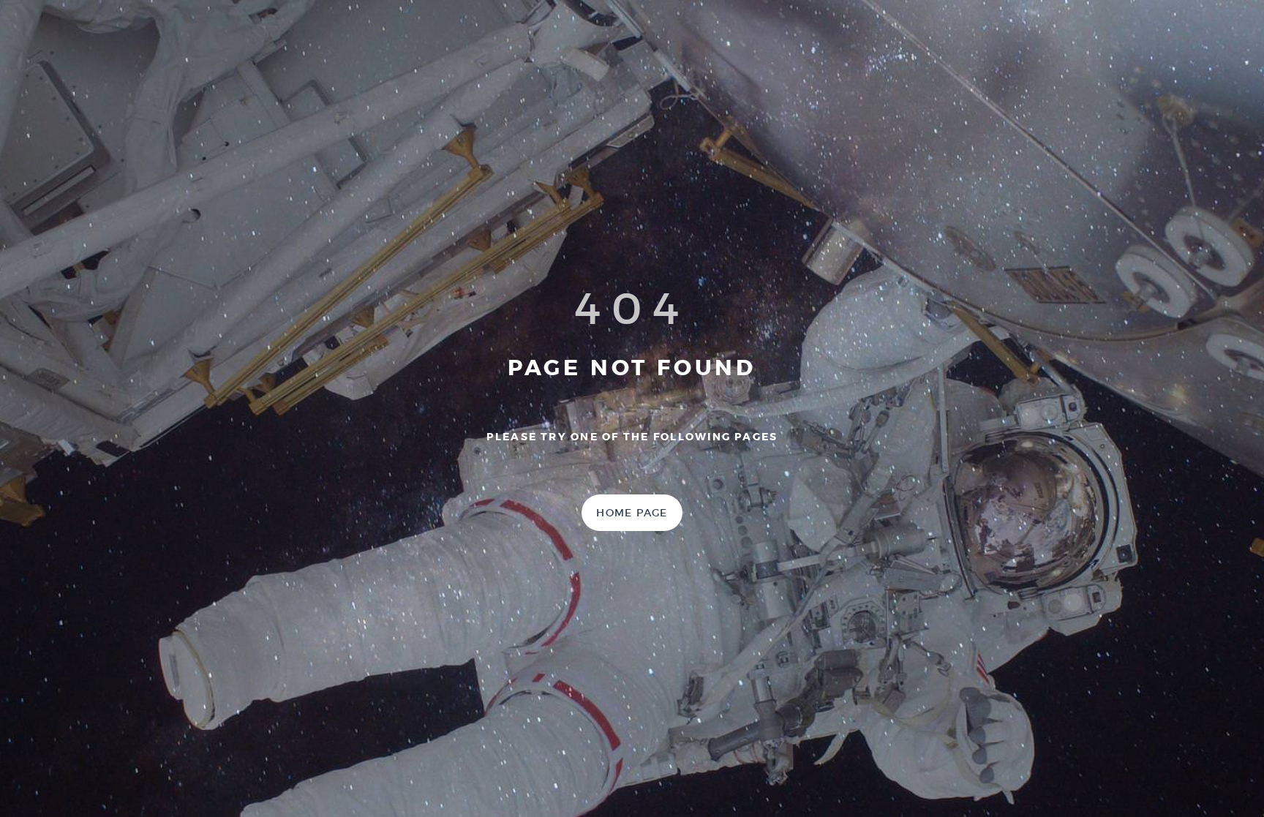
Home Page (632, 512)
